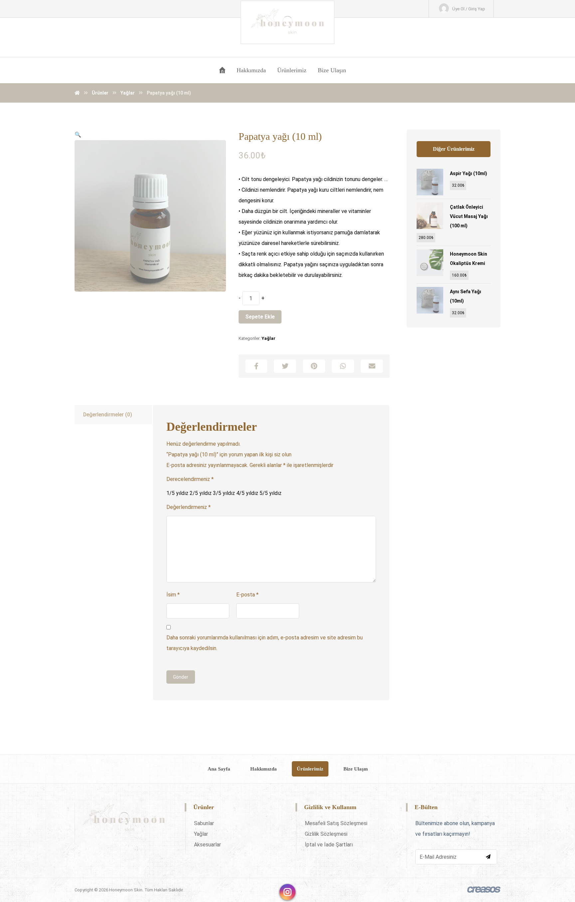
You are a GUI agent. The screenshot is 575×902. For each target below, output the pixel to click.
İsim (173, 594)
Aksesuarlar (207, 844)
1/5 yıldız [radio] (177, 493)
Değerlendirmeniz (188, 507)
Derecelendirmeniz (190, 479)
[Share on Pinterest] (314, 366)
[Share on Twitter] (285, 366)
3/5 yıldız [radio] (224, 493)
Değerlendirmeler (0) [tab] (107, 414)
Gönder (180, 677)
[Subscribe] (488, 857)
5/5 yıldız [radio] (271, 493)
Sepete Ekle (260, 317)
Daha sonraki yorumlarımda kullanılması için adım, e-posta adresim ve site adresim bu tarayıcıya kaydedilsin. (264, 642)
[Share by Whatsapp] (343, 366)
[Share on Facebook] (256, 366)
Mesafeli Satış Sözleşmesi (336, 823)
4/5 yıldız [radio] (247, 493)
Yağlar (269, 338)
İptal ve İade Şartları (329, 844)
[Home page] (77, 93)
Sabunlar (204, 823)
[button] (78, 134)
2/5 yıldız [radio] (201, 493)
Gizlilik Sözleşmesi (326, 834)
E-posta (247, 594)
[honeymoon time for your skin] (287, 22)
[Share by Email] (372, 366)
